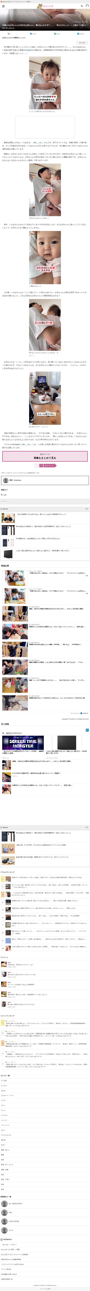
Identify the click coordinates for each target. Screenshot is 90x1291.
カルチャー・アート (7, 1095)
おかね (3, 1090)
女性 (4, 495)
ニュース (4, 1120)
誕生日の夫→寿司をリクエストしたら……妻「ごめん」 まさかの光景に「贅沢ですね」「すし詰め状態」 (46, 916)
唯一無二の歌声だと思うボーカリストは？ (21, 1004)
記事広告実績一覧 (7, 1279)
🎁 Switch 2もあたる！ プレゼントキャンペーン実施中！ (16, 1)
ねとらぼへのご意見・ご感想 (10, 1249)
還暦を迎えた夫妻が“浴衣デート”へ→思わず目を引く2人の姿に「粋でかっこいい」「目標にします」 (44, 908)
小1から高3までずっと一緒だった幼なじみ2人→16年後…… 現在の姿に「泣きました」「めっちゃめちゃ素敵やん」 (49, 946)
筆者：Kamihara (15, 480)
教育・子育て (5, 1179)
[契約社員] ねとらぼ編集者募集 (11, 1259)
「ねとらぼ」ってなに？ (9, 1244)
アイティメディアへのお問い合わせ (12, 1264)
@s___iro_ (38, 142)
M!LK (10, 1212)
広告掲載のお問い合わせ (9, 1274)
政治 (2, 1174)
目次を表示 (82, 43)
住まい (3, 1145)
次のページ (49, 465)
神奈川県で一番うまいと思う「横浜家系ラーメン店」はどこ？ (28, 994)
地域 (2, 1160)
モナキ (11, 1230)
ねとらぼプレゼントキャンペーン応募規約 (14, 1254)
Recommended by (75, 713)
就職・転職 (4, 1169)
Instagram (29, 50)
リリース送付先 (6, 1269)
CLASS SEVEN (14, 1221)
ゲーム (3, 1110)
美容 (2, 1189)
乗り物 (3, 1140)
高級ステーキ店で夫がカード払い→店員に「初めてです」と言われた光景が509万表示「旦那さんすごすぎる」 (47, 877)
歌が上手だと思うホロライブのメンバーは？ (22, 974)
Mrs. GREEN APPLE (15, 1204)
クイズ (3, 1100)
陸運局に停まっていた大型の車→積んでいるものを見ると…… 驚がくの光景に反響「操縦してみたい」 (45, 900)
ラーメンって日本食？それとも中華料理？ (21, 984)
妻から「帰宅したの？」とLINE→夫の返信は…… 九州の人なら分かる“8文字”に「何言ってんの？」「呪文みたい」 (49, 939)
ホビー (3, 1130)
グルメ (3, 1105)
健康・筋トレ (5, 1150)
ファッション (5, 1125)
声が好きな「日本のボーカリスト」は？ (20, 964)
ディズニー (4, 1115)
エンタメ (4, 1085)
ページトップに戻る (45, 1288)
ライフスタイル (6, 1135)
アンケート (4, 957)
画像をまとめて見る (45, 458)
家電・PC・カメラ (7, 1164)
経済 (2, 1184)
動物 (2, 1155)
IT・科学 (4, 1081)
